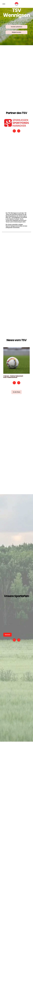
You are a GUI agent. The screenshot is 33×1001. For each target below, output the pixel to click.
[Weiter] (19, 131)
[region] (16, 125)
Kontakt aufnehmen (16, 27)
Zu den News (16, 392)
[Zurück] (14, 131)
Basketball (7, 634)
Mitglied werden (16, 32)
